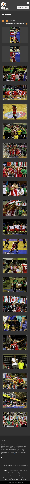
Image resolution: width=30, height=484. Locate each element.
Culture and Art (23, 470)
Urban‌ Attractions (13, 470)
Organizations (21, 473)
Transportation (13, 476)
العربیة (14, 4)
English (22, 3)
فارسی (17, 4)
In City (8, 473)
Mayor (5, 470)
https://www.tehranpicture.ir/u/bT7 (15, 23)
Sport (20, 476)
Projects (14, 473)
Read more (16, 454)
